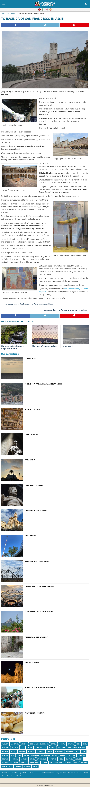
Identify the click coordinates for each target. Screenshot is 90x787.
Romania (24, 759)
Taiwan (44, 763)
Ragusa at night (32, 662)
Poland (5, 759)
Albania (5, 744)
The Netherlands (56, 763)
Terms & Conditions (18, 776)
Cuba (22, 748)
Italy (7, 14)
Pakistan (81, 755)
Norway (72, 755)
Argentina (15, 744)
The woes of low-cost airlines (44, 346)
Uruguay (18, 766)
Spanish (50, 9)
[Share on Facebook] (15, 25)
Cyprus (29, 748)
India (77, 751)
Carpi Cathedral (32, 434)
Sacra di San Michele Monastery (39, 612)
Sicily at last (30, 536)
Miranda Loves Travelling (10, 773)
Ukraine (84, 763)
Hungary (69, 751)
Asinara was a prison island (37, 561)
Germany (31, 751)
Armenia (24, 744)
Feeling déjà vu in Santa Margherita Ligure (43, 384)
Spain (16, 763)
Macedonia (45, 755)
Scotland (52, 759)
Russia (32, 759)
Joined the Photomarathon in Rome (40, 688)
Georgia (22, 751)
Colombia (5, 748)
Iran (83, 751)
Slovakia (69, 759)
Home (3, 14)
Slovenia (78, 759)
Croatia (15, 748)
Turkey (75, 763)
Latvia (26, 755)
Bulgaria (62, 744)
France (13, 751)
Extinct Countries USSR (76, 748)
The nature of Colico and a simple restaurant (12, 347)
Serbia (61, 759)
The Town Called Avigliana (36, 637)
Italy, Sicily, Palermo (34, 485)
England (61, 748)
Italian (43, 9)
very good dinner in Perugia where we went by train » (66, 310)
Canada (71, 744)
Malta (54, 755)
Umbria (13, 14)
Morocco (63, 755)
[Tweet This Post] (45, 25)
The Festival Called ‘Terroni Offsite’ (41, 586)
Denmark (52, 748)
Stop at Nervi (30, 359)
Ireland (5, 755)
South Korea (7, 763)
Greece (49, 751)
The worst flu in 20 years (36, 510)
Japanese (47, 9)
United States (7, 766)
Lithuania (35, 755)
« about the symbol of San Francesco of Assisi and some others (27, 304)
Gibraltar (40, 751)
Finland (5, 751)
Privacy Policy (6, 776)
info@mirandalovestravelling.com (52, 773)
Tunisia (68, 763)
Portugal (14, 759)
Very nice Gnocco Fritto (35, 713)
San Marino (41, 759)
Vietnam (27, 766)
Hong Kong (59, 751)
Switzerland (34, 763)
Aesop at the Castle (33, 409)
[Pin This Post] (74, 25)
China (85, 744)
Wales (35, 766)
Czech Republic (40, 748)
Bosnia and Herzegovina (39, 744)
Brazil (53, 744)
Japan (19, 755)
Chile (78, 744)
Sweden (24, 763)
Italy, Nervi (68, 346)
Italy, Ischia (30, 460)
